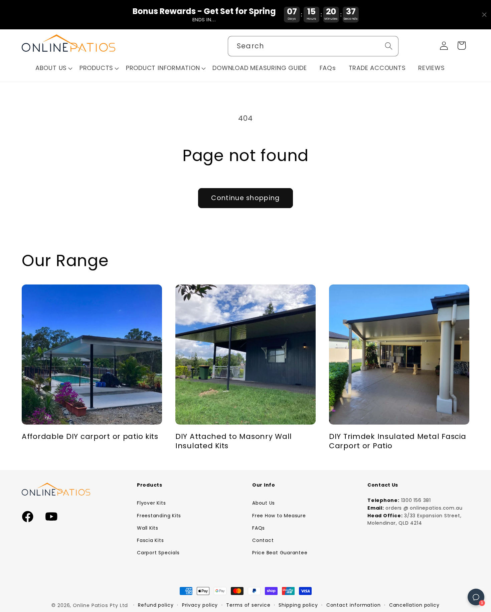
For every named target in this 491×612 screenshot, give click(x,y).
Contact (263, 540)
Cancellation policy (414, 605)
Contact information (353, 605)
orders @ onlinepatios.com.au (423, 508)
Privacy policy (200, 605)
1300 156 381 (416, 500)
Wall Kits (147, 528)
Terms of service (248, 605)
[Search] (388, 45)
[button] (54, 68)
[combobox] (313, 46)
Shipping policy (298, 605)
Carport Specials (158, 552)
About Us (263, 503)
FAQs (258, 528)
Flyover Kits (151, 503)
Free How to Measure (279, 515)
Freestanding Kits (159, 515)
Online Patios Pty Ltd (100, 605)
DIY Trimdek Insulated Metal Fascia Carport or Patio (397, 441)
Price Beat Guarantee (280, 552)
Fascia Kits (150, 540)
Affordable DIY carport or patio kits (90, 436)
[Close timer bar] (484, 14)
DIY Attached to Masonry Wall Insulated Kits (233, 441)
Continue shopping (245, 197)
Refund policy (156, 605)
